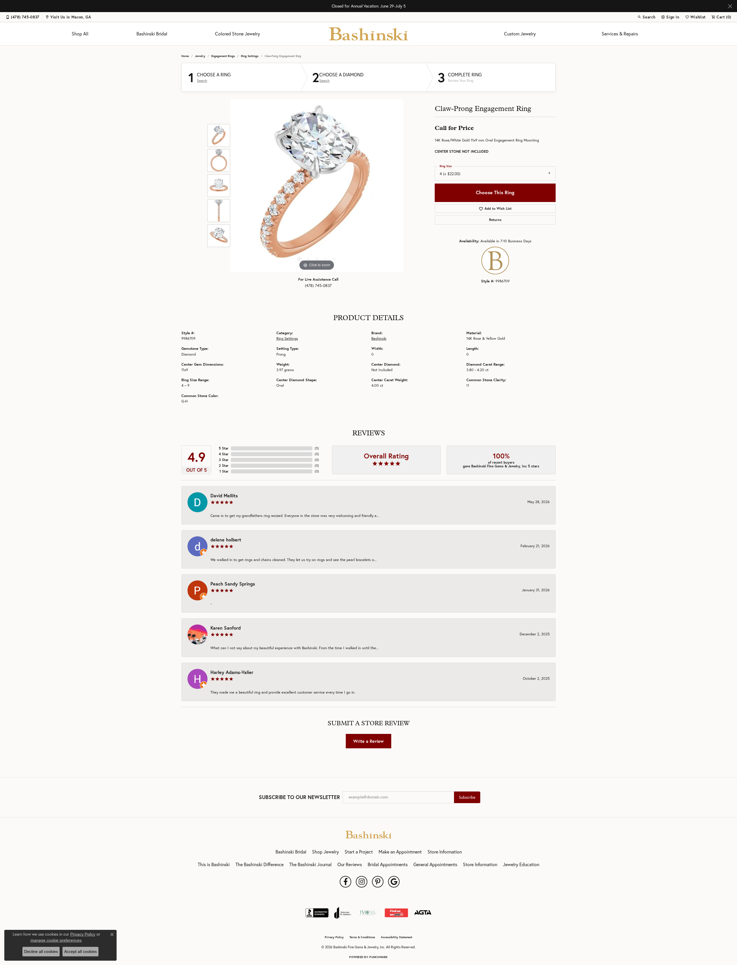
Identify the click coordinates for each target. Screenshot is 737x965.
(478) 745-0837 (318, 285)
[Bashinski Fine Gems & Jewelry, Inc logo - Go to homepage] (368, 33)
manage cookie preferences (56, 940)
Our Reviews (349, 864)
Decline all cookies (41, 951)
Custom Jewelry (520, 34)
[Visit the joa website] (342, 913)
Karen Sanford (225, 628)
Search (202, 81)
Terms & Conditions (362, 937)
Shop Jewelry (325, 852)
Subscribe (467, 797)
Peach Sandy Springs (232, 584)
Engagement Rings (223, 56)
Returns (495, 220)
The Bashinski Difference (259, 864)
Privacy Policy (334, 937)
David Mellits (224, 495)
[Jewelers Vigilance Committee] (368, 913)
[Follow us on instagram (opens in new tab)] (361, 881)
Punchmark (378, 957)
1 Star (224, 471)
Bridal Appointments (388, 864)
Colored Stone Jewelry (237, 34)
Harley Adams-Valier (231, 672)
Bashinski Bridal (151, 34)
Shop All (80, 34)
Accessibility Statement (396, 937)
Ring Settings (250, 56)
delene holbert (225, 540)
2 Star (224, 465)
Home (185, 56)
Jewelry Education (521, 864)
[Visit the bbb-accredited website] (316, 913)
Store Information (445, 852)
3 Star (224, 460)
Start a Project (359, 852)
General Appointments (435, 864)
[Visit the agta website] (423, 913)
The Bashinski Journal (310, 864)
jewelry (200, 56)
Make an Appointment (400, 852)
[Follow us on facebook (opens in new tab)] (345, 881)
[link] (22, 17)
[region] (316, 185)
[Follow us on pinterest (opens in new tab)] (377, 881)
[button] (646, 17)
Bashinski (378, 338)
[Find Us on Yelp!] (396, 913)
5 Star (224, 448)
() (317, 448)
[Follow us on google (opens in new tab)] (394, 881)
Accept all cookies (80, 951)
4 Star (224, 454)
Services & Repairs (620, 34)
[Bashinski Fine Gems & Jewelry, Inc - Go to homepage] (368, 834)
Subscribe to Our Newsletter (299, 797)
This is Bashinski (214, 864)
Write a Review (368, 741)
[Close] (730, 6)
